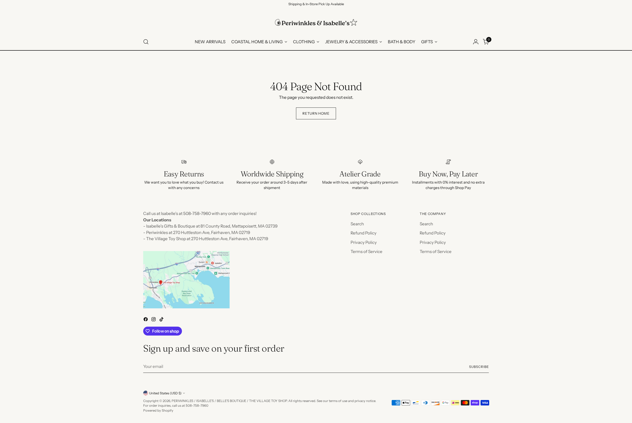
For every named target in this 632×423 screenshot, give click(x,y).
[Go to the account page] (476, 42)
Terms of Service (366, 251)
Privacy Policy (364, 242)
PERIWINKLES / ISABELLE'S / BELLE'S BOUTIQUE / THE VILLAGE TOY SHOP (229, 401)
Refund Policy (363, 233)
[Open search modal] (146, 42)
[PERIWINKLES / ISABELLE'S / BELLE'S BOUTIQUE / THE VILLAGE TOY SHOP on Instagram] (154, 320)
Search (357, 223)
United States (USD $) (165, 393)
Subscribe (479, 367)
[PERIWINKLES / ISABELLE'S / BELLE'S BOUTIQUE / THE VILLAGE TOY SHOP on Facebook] (146, 320)
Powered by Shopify (158, 410)
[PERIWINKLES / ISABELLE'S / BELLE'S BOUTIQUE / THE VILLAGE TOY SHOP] (316, 22)
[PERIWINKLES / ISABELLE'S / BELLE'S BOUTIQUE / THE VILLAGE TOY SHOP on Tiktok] (162, 320)
